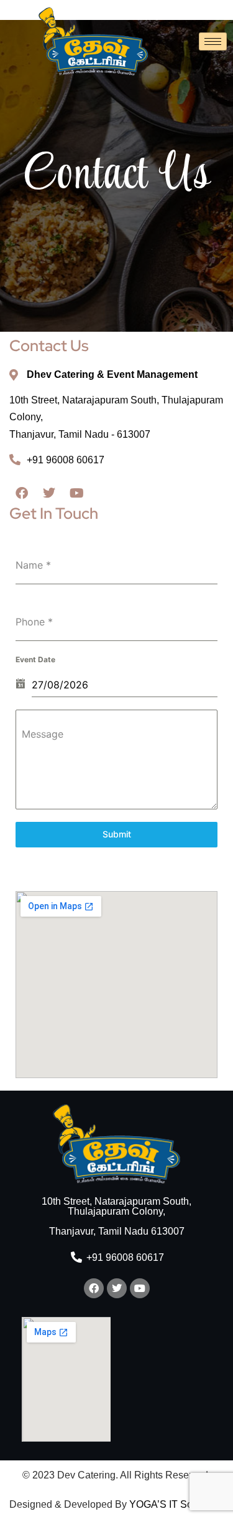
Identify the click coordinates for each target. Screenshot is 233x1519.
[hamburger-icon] (213, 41)
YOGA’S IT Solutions (175, 1504)
